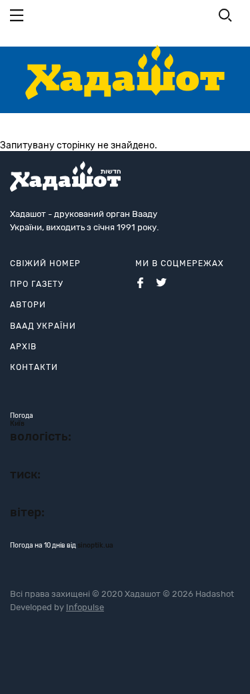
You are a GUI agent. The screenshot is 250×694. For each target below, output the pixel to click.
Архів (23, 346)
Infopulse (85, 607)
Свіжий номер (45, 263)
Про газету (36, 284)
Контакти (34, 367)
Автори (28, 304)
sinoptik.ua (95, 546)
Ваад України (43, 326)
